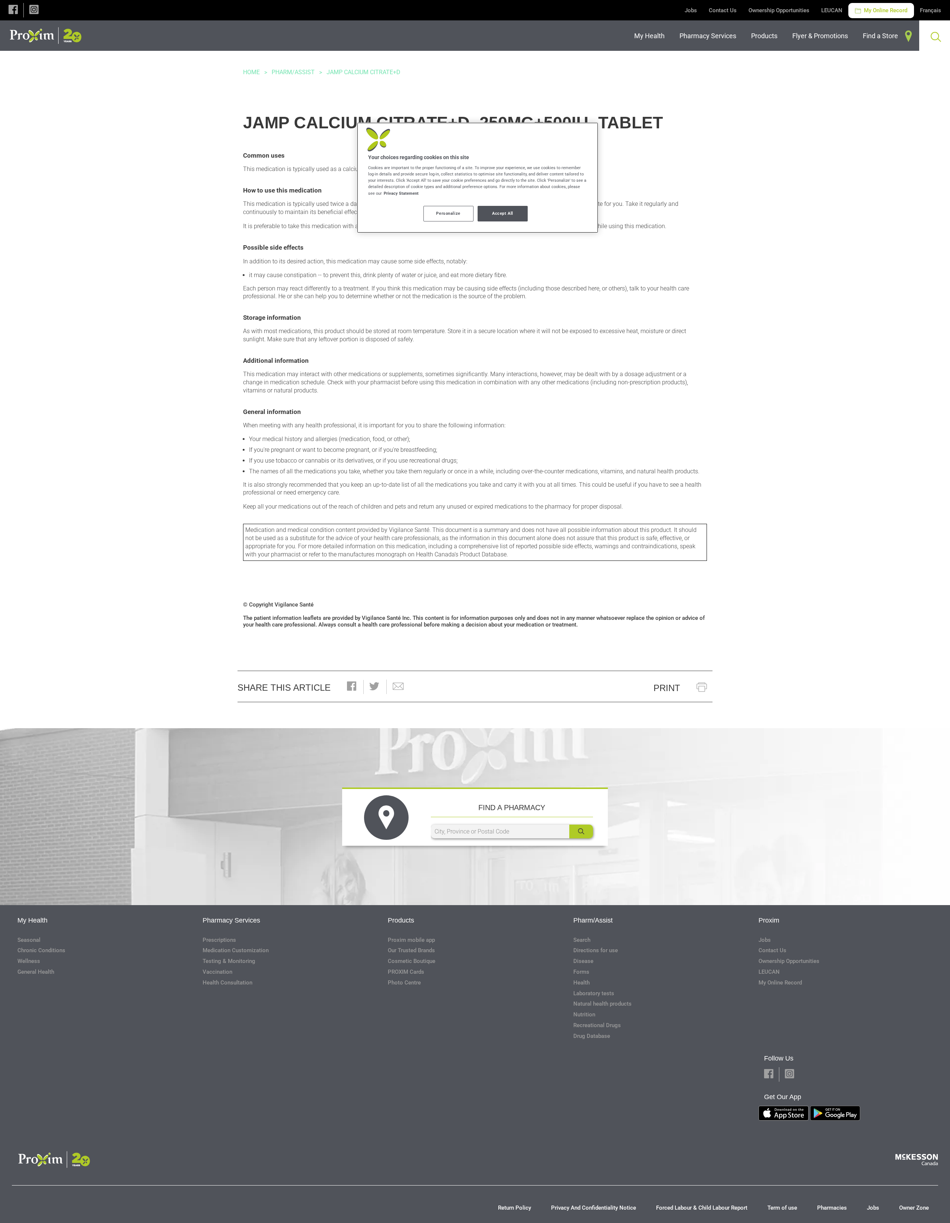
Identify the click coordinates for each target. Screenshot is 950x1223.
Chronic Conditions (41, 950)
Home (251, 72)
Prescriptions (219, 940)
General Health (35, 972)
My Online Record (884, 10)
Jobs (691, 10)
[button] (13, 10)
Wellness (28, 961)
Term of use (782, 1207)
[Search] (581, 831)
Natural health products (602, 1003)
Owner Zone (914, 1207)
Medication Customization (236, 950)
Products (401, 920)
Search (581, 940)
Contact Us (723, 10)
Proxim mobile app (411, 940)
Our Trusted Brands (411, 950)
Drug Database (591, 1036)
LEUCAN (831, 10)
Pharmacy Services (231, 920)
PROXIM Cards (406, 972)
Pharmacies (832, 1207)
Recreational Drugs (597, 1025)
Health (581, 982)
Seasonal (28, 940)
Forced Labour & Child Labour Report (701, 1207)
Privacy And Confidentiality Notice (593, 1207)
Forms (581, 972)
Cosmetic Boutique (411, 961)
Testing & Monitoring (229, 961)
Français (930, 10)
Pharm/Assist (293, 72)
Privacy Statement (401, 193)
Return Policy (514, 1207)
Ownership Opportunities (778, 10)
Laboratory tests (593, 993)
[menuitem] (651, 36)
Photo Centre (404, 982)
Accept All (502, 213)
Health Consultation (227, 982)
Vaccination (217, 972)
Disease (583, 961)
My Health (32, 920)
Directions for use (595, 950)
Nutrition (584, 1014)
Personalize (448, 213)
